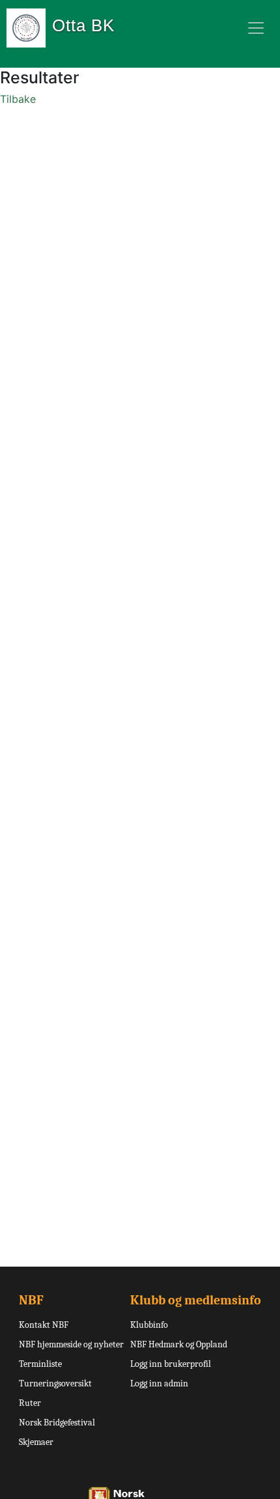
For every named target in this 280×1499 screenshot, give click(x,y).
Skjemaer (36, 1442)
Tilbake (18, 98)
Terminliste (40, 1363)
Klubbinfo (149, 1324)
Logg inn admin (159, 1383)
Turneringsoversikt (55, 1383)
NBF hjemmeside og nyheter (71, 1344)
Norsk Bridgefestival (57, 1422)
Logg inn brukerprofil (170, 1363)
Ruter (30, 1403)
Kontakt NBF (43, 1324)
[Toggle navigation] (255, 28)
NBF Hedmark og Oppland (178, 1344)
